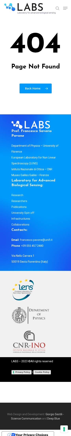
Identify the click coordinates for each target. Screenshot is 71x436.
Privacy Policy (22, 372)
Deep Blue (53, 418)
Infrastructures (20, 218)
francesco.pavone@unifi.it (36, 239)
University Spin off (22, 212)
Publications (19, 206)
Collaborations (20, 224)
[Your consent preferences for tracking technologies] (64, 429)
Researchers (19, 201)
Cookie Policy (42, 372)
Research (17, 195)
